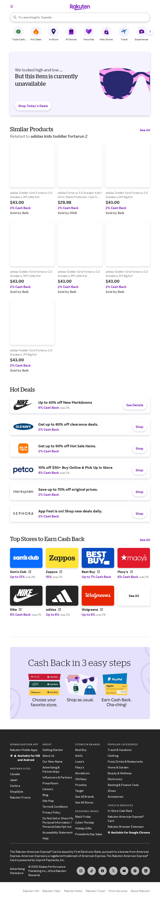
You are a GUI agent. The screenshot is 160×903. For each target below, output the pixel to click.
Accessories (115, 796)
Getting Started (52, 750)
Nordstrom (82, 773)
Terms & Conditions (55, 806)
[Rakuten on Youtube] (124, 871)
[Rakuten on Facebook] (102, 871)
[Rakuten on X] (113, 871)
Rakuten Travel (95, 891)
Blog (45, 795)
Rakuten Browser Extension (126, 826)
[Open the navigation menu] (11, 6)
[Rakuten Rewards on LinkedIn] (146, 871)
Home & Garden (118, 767)
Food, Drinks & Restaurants (125, 761)
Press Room (50, 783)
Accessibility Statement (57, 832)
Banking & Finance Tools (123, 785)
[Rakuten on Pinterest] (135, 871)
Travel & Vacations (119, 750)
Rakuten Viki (31, 891)
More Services (118, 891)
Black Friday (83, 816)
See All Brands (84, 796)
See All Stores (84, 802)
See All (145, 130)
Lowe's (79, 761)
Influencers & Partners (57, 777)
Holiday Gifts (83, 828)
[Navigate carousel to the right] (150, 31)
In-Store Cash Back (120, 810)
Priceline (81, 785)
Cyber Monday (84, 822)
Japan (14, 780)
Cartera (15, 785)
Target (79, 790)
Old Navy (81, 779)
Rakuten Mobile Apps (23, 750)
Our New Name (52, 761)
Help (45, 838)
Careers (47, 789)
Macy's (79, 767)
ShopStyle (16, 791)
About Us (48, 755)
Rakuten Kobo (73, 891)
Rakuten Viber (51, 891)
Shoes (112, 790)
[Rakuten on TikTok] (92, 871)
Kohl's (78, 755)
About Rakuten (140, 891)
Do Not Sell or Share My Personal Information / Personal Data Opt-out (57, 822)
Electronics (115, 779)
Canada (15, 774)
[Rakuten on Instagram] (81, 871)
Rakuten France (20, 797)
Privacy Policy (51, 812)
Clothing (113, 755)
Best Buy (81, 750)
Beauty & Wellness (119, 773)
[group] (32, 179)
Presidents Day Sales (88, 834)
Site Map (48, 800)
